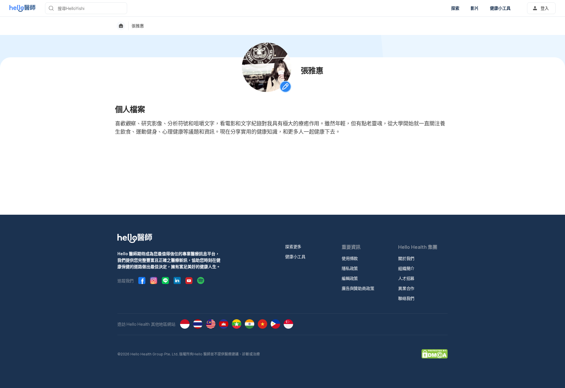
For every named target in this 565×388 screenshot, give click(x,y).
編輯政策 (350, 278)
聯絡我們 (406, 298)
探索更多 (293, 246)
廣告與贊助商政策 (358, 288)
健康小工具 (295, 256)
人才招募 (406, 278)
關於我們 (406, 258)
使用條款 (350, 258)
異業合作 (406, 288)
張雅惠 (138, 26)
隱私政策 (350, 268)
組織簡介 (406, 268)
